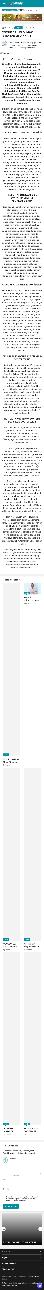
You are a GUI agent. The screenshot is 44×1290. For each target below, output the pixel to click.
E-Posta (6, 1189)
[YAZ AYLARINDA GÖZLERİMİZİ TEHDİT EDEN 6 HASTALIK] (32, 1043)
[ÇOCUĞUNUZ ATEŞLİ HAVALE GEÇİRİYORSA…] (11, 859)
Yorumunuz (15, 1158)
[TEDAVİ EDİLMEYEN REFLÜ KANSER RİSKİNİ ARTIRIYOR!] (32, 674)
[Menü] (4, 3)
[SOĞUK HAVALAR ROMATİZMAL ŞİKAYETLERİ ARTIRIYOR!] (11, 674)
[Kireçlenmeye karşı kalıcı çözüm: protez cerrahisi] (32, 859)
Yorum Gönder (11, 1206)
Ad (4, 1179)
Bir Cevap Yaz (11, 1145)
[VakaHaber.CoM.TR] (15, 3)
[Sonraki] (22, 10)
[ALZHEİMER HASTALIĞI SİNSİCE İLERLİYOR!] (11, 1043)
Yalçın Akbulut (15, 42)
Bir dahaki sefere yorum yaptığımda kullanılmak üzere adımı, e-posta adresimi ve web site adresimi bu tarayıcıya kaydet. (22, 1198)
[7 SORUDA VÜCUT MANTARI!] (22, 1229)
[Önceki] (19, 10)
